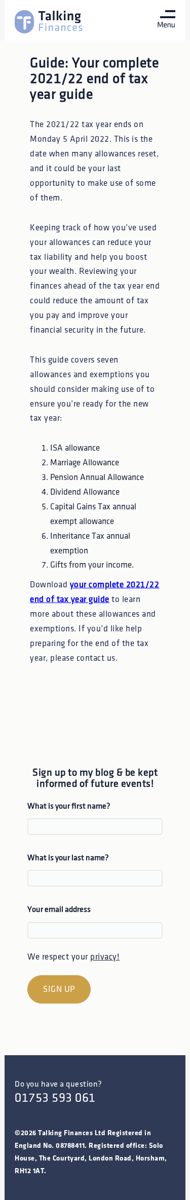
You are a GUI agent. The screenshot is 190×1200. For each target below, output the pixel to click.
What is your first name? (68, 806)
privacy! (105, 957)
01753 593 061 (55, 1098)
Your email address (59, 909)
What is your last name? (68, 858)
